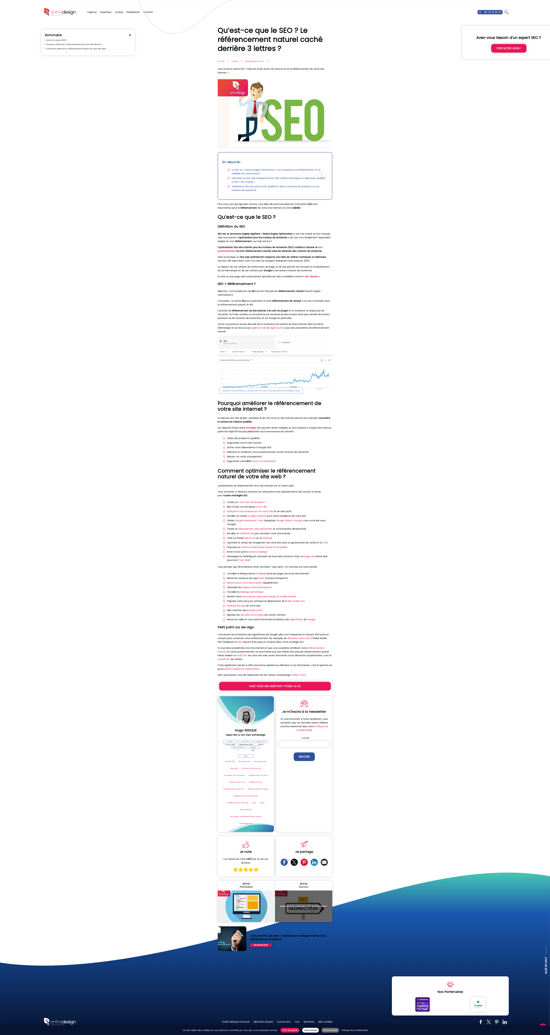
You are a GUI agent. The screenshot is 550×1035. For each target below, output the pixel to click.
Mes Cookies (325, 1021)
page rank (309, 556)
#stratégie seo (245, 823)
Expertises (105, 12)
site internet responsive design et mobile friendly (269, 596)
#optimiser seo (255, 782)
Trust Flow (243, 560)
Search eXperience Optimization (242, 668)
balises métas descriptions (257, 587)
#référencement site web (237, 803)
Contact (148, 12)
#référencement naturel (258, 789)
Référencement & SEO (254, 61)
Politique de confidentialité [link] (355, 1030)
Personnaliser (330, 1030)
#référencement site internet (245, 796)
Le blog (119, 12)
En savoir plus (261, 945)
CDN (325, 542)
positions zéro (255, 610)
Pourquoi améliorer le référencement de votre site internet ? (74, 44)
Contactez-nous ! (508, 48)
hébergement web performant (255, 528)
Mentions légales (263, 1021)
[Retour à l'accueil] (59, 12)
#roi (254, 803)
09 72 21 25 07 (492, 12)
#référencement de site (233, 789)
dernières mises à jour (299, 638)
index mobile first (295, 601)
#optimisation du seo (258, 775)
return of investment (263, 461)
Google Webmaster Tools (249, 520)
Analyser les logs (236, 605)
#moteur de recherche (251, 768)
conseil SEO (224, 659)
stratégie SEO (253, 427)
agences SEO (277, 327)
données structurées (251, 614)
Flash (261, 578)
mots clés (261, 506)
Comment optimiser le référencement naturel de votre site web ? (76, 48)
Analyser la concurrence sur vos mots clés (250, 511)
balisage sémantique (251, 591)
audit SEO (242, 655)
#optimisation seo (237, 782)
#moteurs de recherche (234, 775)
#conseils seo (260, 761)
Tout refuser (310, 1030)
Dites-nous (299, 674)
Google (311, 619)
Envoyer (304, 756)
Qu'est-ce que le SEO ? (56, 40)
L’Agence (92, 12)
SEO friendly (311, 276)
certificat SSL (246, 533)
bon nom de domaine (252, 502)
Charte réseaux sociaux (236, 1021)
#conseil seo (244, 761)
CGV (297, 1021)
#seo (262, 803)
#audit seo (230, 761)
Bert (239, 641)
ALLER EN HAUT (546, 965)
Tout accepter (290, 1030)
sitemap (267, 538)
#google (234, 768)
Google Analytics (257, 515)
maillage (261, 573)
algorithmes (296, 619)
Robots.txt (250, 538)
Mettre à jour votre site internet (244, 582)
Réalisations (133, 12)
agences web (258, 327)
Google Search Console (289, 520)
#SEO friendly (246, 809)
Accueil (221, 61)
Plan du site (284, 1021)
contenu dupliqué (257, 551)
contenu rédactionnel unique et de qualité (264, 547)
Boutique (309, 1021)
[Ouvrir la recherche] (506, 12)
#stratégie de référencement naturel (246, 816)
